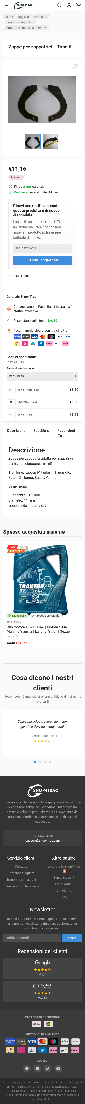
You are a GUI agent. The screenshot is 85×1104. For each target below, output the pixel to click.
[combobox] (42, 376)
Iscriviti (72, 938)
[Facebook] (27, 1069)
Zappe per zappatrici (20, 22)
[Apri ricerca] (59, 5)
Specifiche (41, 431)
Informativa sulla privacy (21, 886)
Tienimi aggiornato (42, 260)
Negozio (23, 17)
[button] (35, 762)
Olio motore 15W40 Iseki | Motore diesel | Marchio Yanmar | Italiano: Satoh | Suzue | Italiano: (39, 631)
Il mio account (63, 877)
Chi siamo (63, 891)
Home (9, 17)
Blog (64, 897)
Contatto (21, 867)
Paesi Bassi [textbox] (16, 376)
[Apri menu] (6, 5)
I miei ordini (63, 884)
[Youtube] (58, 1069)
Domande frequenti (21, 873)
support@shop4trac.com (43, 840)
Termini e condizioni (21, 880)
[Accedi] (69, 5)
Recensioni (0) (66, 433)
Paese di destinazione (20, 368)
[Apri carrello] (78, 5)
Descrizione (16, 431)
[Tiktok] (48, 1069)
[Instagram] (37, 1069)
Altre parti (40, 17)
